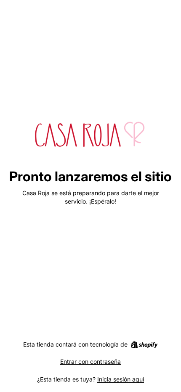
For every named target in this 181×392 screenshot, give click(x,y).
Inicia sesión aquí (120, 379)
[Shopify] (144, 344)
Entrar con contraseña (90, 361)
